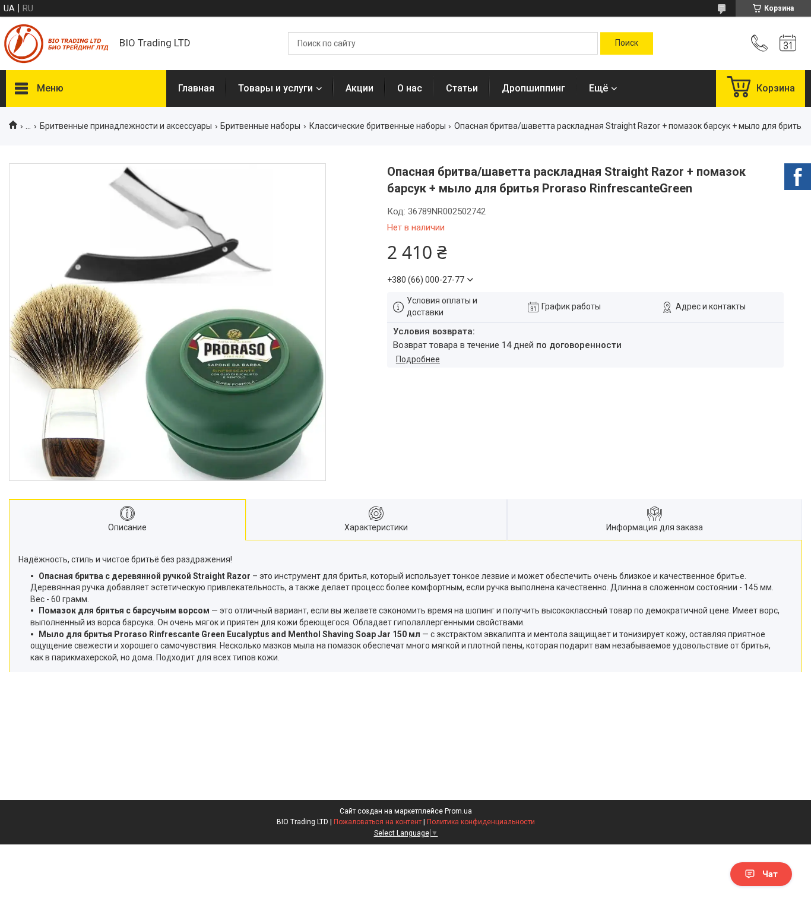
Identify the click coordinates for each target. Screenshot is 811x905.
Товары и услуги (275, 88)
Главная (196, 88)
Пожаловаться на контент (378, 822)
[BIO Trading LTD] (56, 43)
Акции (359, 88)
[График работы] (788, 43)
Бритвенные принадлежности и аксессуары (126, 126)
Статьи (462, 88)
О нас (409, 88)
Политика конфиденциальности (481, 822)
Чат (770, 874)
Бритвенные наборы (260, 126)
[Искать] (626, 43)
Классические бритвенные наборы (377, 126)
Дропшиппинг (533, 88)
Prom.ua (458, 811)
